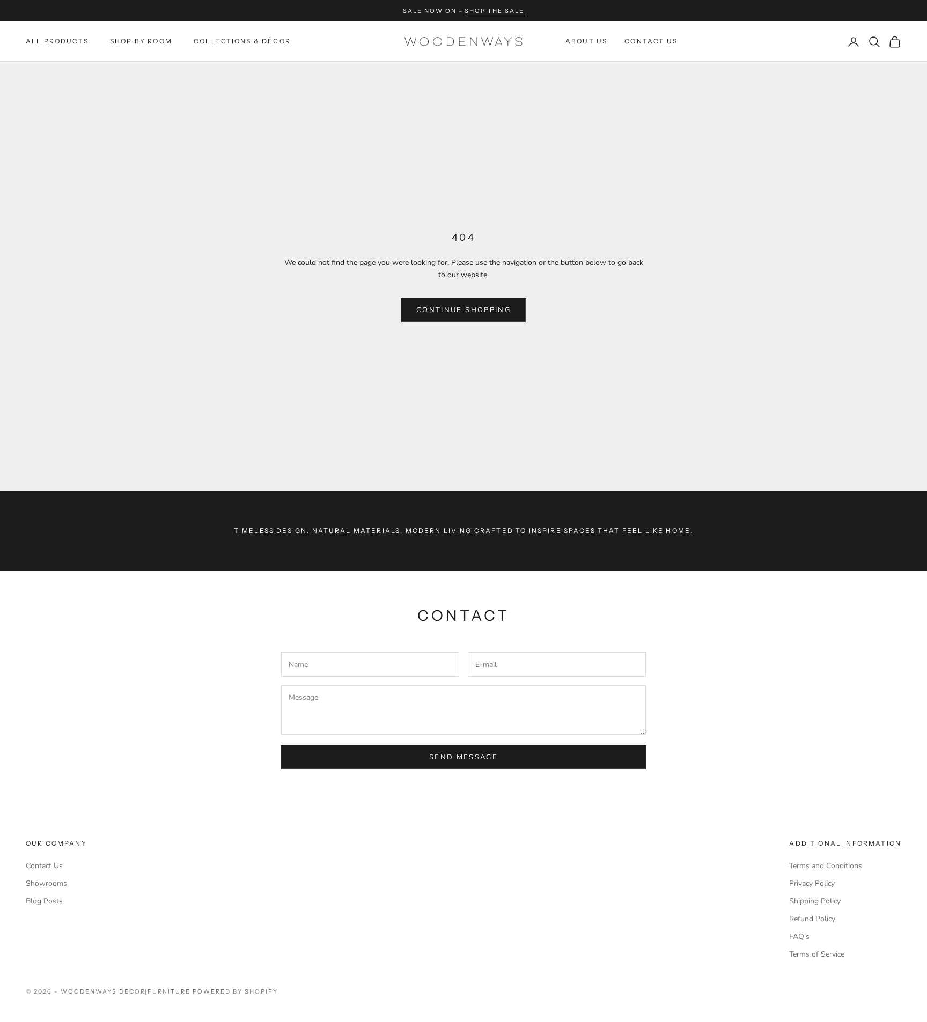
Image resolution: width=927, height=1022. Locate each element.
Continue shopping (463, 310)
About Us (586, 42)
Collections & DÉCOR (242, 42)
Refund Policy (812, 919)
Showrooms (46, 883)
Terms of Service (816, 954)
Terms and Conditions (825, 866)
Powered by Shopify (235, 991)
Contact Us (651, 42)
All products (57, 42)
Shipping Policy (815, 901)
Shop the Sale (494, 10)
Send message (463, 757)
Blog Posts (44, 901)
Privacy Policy (812, 883)
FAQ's (799, 936)
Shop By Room (141, 42)
